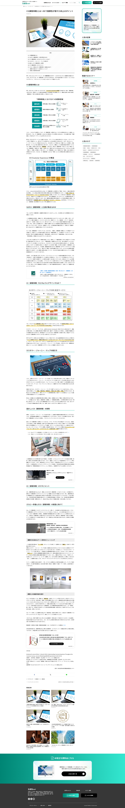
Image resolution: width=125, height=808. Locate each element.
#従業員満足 (97, 160)
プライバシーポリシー (33, 805)
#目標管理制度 (85, 152)
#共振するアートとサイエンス (93, 150)
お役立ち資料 (88, 2)
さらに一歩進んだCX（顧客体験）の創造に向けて (40, 67)
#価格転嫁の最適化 (86, 145)
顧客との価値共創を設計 (35, 70)
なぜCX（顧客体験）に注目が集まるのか (38, 57)
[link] (50, 475)
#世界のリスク (94, 148)
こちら (64, 625)
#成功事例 (91, 160)
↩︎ (68, 432)
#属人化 (84, 150)
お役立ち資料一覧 (72, 774)
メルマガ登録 (99, 2)
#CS (99, 148)
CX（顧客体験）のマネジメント (36, 65)
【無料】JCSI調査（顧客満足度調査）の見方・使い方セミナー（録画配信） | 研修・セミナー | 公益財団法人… (56, 271)
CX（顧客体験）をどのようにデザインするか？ (39, 59)
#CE (84, 156)
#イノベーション (86, 158)
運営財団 (49, 805)
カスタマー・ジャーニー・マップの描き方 (38, 61)
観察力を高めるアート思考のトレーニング (38, 69)
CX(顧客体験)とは (33, 55)
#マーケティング (90, 156)
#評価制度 (85, 154)
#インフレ (90, 154)
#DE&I (88, 148)
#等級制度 (93, 158)
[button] (34, 675)
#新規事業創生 (93, 152)
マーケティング (30, 679)
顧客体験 (36, 679)
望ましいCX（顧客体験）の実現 (36, 63)
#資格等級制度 (94, 145)
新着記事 (78, 790)
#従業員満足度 (97, 154)
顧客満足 (43, 679)
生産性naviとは (47, 2)
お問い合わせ (42, 805)
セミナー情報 (65, 2)
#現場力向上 (85, 160)
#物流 (84, 148)
